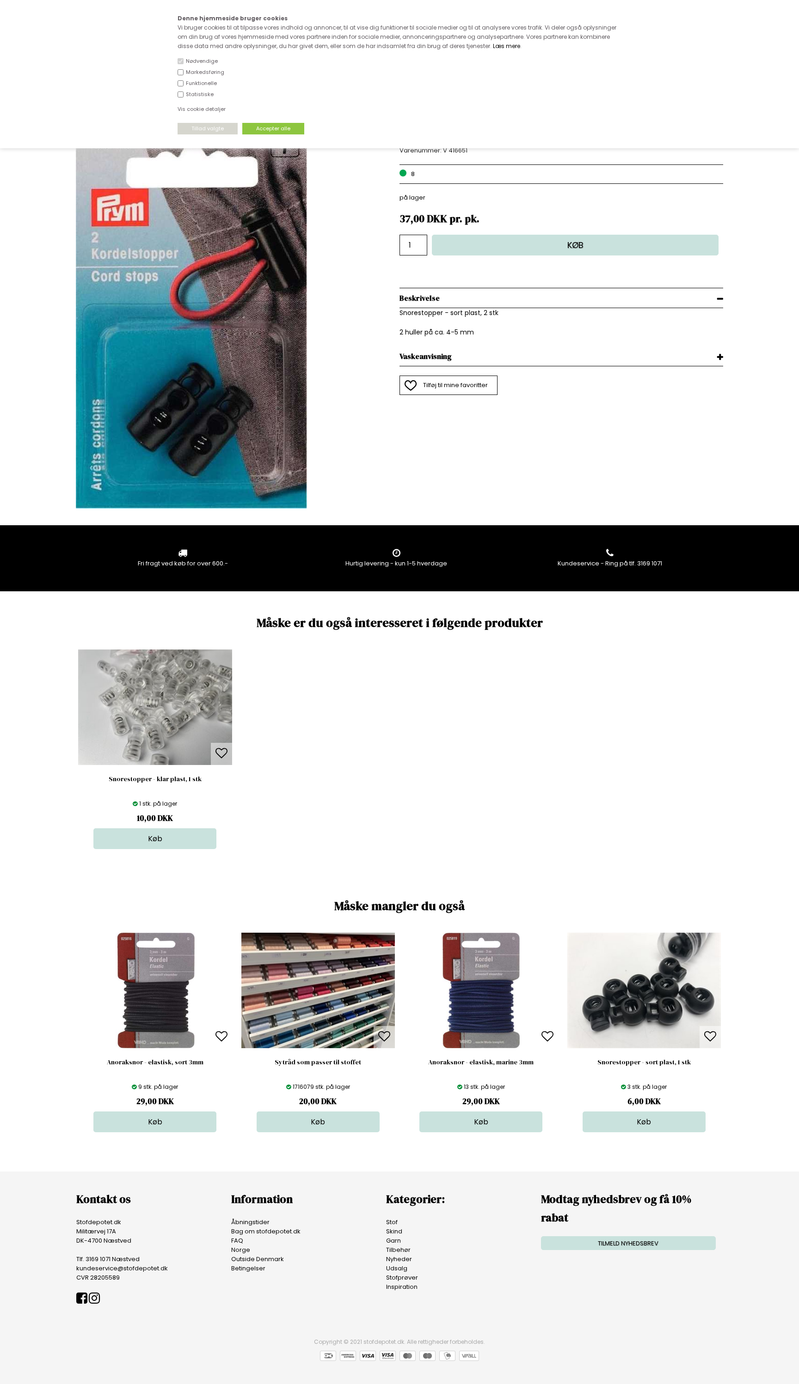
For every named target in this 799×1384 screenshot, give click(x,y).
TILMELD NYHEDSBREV (628, 1243)
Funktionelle (201, 83)
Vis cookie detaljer (202, 109)
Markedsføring (205, 72)
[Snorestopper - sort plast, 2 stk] (191, 506)
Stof (392, 1222)
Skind (394, 1231)
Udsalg (396, 1268)
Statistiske (200, 94)
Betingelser (248, 1268)
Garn (393, 1240)
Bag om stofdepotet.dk (266, 1231)
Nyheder (399, 1259)
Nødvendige (202, 61)
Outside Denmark (257, 1259)
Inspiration (402, 1286)
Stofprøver (402, 1277)
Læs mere (506, 46)
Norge (240, 1249)
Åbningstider (250, 1222)
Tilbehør (398, 1249)
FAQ (237, 1240)
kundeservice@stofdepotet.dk (122, 1268)
